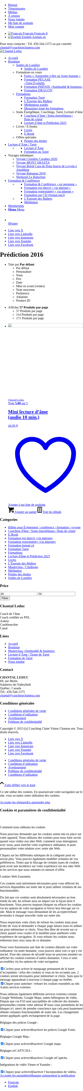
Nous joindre (16, 19)
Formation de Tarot (20, 658)
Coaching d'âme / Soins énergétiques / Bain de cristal (41, 531)
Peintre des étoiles (19, 574)
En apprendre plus (38, 802)
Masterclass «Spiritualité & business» (31, 651)
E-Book (13, 534)
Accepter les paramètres (15, 1075)
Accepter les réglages (13, 802)
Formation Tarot (18, 549)
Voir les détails (51, 512)
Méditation (15, 570)
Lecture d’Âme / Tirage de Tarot (28, 654)
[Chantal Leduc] (11, 51)
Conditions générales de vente (27, 711)
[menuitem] (45, 5)
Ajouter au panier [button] (25, 512)
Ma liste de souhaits (20, 23)
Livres (12, 560)
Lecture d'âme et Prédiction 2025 (29, 556)
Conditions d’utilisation (23, 714)
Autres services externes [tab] (15, 987)
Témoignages (16, 8)
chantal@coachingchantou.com (20, 47)
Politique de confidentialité (25, 721)
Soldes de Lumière (28, 65)
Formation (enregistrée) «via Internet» (32, 541)
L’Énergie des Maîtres (22, 563)
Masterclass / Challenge (23, 567)
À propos (14, 15)
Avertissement (17, 718)
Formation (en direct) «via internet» (30, 538)
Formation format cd (21, 545)
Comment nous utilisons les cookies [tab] (22, 827)
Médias (12, 12)
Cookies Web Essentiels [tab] (15, 876)
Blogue (12, 5)
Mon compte (16, 26)
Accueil (13, 643)
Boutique (14, 647)
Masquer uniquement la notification (52, 1075)
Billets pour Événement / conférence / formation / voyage (44, 527)
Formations (23, 94)
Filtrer (5, 598)
